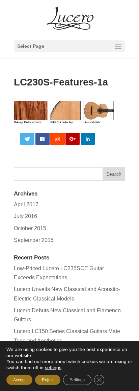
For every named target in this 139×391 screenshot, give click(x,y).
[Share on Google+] (72, 139)
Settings (77, 380)
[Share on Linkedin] (88, 139)
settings (53, 367)
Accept (19, 380)
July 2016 (25, 216)
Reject (48, 380)
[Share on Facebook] (42, 139)
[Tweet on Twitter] (27, 139)
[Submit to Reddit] (57, 139)
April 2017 (26, 204)
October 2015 (30, 228)
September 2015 (34, 240)
